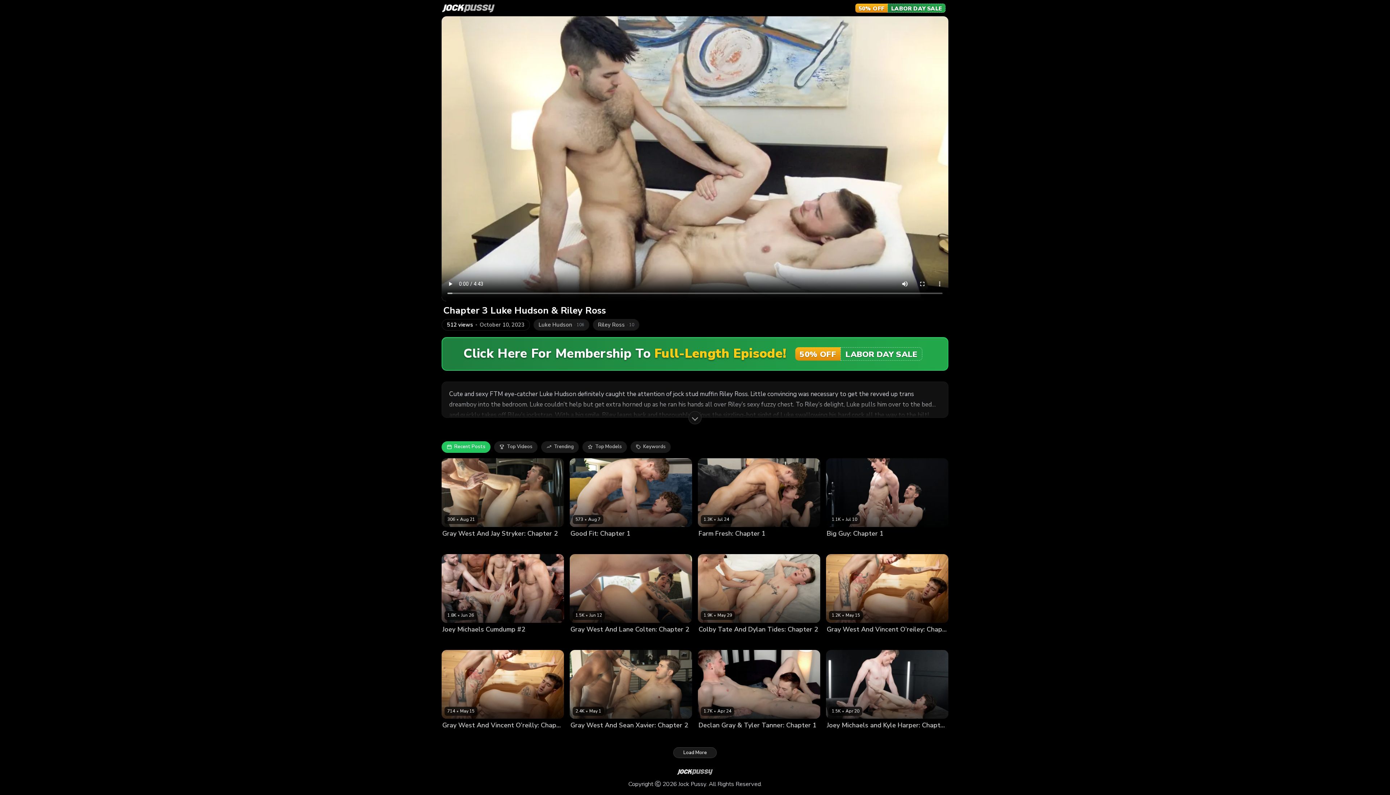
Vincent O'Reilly (487, 737)
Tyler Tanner (744, 737)
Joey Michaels (842, 737)
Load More (695, 752)
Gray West (454, 546)
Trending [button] (564, 446)
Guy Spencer (841, 546)
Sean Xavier (612, 737)
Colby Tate (711, 641)
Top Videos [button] (519, 446)
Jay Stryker (481, 546)
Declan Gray (713, 737)
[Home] (468, 8)
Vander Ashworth (633, 546)
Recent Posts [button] (469, 446)
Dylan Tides (712, 546)
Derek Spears (458, 641)
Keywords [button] (654, 446)
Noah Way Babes (590, 546)
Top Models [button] (608, 446)
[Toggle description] (695, 417)
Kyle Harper (874, 737)
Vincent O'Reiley (873, 641)
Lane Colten (612, 641)
